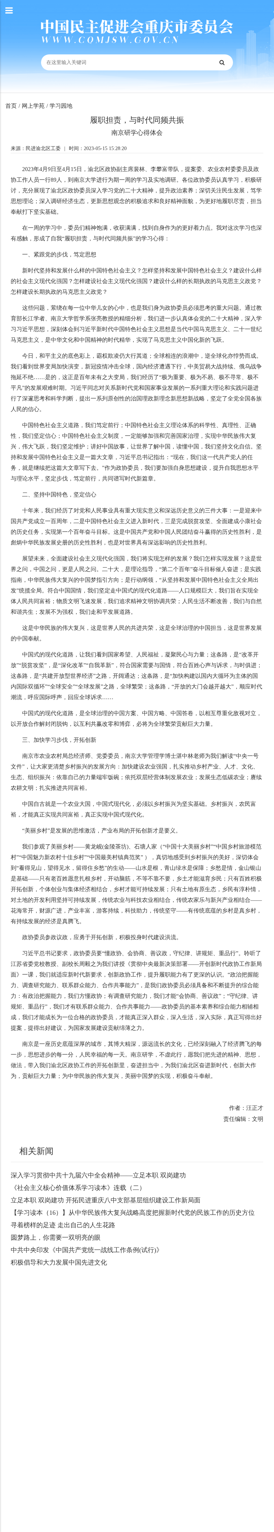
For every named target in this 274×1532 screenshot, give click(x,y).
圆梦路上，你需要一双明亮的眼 (56, 1237)
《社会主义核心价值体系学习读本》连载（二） (78, 1187)
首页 (11, 106)
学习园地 (61, 106)
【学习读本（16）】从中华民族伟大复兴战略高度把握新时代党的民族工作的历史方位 (133, 1212)
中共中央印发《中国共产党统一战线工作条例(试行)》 (87, 1250)
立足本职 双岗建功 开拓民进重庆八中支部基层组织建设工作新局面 (106, 1200)
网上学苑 (33, 106)
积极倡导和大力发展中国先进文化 (59, 1262)
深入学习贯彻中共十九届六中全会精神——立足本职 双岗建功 (98, 1175)
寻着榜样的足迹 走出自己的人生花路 (63, 1225)
